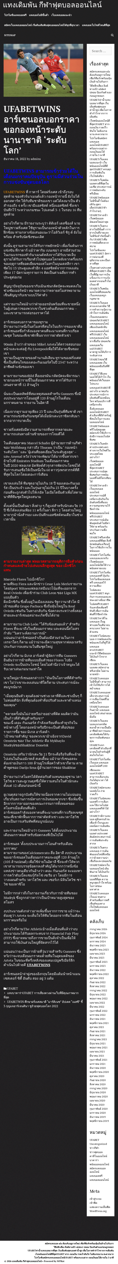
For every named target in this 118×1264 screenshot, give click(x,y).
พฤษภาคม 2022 (99, 998)
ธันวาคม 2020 (98, 1068)
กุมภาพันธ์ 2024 (98, 937)
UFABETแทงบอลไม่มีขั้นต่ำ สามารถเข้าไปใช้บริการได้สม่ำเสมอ (100, 683)
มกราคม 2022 (98, 1014)
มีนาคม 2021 (97, 1055)
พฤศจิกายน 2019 (99, 1121)
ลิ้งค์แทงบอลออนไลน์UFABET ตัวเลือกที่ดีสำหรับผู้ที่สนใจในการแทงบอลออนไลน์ (100, 415)
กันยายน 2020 (98, 1080)
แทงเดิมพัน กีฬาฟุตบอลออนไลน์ (52, 5)
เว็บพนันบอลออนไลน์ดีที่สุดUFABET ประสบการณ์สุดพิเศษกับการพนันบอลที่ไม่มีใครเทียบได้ (100, 471)
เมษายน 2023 (97, 953)
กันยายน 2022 (98, 982)
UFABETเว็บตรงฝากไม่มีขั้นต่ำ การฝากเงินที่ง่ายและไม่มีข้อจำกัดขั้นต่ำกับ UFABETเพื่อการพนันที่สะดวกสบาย (100, 236)
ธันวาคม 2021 (98, 1019)
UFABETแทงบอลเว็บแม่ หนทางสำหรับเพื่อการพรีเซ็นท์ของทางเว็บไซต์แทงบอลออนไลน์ (99, 902)
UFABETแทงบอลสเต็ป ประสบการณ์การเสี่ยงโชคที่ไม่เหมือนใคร (100, 697)
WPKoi (60, 1261)
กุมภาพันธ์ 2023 (98, 961)
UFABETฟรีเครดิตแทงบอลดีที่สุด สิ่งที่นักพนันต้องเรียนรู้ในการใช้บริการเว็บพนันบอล (101, 544)
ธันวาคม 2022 (98, 970)
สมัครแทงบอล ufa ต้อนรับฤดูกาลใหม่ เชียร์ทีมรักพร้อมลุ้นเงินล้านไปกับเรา (101, 76)
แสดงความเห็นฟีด (100, 1207)
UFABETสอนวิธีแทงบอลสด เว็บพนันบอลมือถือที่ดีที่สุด (100, 364)
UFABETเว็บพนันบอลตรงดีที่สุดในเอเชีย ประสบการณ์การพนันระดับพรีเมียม (100, 186)
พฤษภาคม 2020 (99, 1096)
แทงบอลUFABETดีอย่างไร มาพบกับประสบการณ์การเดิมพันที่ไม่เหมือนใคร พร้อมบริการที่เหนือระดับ (100, 396)
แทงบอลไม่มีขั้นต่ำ (39, 15)
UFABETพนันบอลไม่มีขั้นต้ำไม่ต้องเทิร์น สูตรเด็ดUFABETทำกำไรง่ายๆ (99, 204)
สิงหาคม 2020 (97, 1084)
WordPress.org (98, 1211)
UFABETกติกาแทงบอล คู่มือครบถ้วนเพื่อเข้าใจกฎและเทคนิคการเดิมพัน (100, 821)
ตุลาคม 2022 (97, 978)
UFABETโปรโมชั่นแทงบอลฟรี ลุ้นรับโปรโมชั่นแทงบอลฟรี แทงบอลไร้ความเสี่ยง (100, 579)
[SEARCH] (112, 35)
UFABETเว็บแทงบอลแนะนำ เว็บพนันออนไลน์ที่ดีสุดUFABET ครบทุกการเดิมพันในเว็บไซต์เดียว (100, 167)
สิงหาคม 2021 (97, 1035)
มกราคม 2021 (98, 1064)
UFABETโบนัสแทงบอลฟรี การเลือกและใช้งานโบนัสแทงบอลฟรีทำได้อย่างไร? (100, 805)
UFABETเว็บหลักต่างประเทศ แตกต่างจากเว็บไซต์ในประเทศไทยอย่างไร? (100, 450)
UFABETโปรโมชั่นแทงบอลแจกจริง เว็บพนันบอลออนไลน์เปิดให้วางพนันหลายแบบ (100, 561)
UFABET (12, 988)
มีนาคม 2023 (97, 957)
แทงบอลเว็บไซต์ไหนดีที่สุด (96, 25)
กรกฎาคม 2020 (98, 1088)
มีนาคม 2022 (97, 1006)
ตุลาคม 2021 (97, 1027)
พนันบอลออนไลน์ (99, 1164)
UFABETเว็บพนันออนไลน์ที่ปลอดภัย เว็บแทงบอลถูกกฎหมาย (100, 293)
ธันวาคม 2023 (98, 945)
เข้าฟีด (93, 1202)
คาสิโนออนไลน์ (98, 1156)
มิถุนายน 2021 (98, 1043)
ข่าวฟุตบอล (96, 1152)
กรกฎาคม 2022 (98, 990)
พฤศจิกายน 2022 (99, 974)
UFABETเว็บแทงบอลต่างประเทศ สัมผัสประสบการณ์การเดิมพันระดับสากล (100, 836)
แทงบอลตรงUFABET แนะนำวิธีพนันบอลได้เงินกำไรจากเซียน (100, 653)
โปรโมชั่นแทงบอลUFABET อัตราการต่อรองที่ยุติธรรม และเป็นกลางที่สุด (100, 256)
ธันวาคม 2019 (98, 1117)
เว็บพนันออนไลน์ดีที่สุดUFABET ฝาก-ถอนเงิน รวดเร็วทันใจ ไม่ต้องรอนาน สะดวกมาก (100, 127)
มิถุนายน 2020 (98, 1092)
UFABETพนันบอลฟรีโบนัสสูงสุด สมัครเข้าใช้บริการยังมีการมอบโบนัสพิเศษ (100, 432)
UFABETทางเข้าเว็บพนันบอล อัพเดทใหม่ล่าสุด (99, 218)
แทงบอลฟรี (96, 1175)
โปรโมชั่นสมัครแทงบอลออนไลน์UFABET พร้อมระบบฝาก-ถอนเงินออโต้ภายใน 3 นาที (99, 146)
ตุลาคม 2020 (97, 1076)
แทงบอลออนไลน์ (99, 1179)
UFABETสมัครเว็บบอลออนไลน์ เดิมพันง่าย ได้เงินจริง (100, 868)
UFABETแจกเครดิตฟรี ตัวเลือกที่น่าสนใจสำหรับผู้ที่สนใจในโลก (101, 750)
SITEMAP (10, 35)
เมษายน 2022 (97, 1002)
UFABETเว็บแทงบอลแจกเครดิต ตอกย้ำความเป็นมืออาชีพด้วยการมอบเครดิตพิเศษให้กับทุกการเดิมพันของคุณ (100, 731)
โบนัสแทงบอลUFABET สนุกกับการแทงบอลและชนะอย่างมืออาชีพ (101, 595)
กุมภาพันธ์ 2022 (98, 1010)
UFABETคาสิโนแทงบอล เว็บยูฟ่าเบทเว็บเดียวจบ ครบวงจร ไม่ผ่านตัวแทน (100, 624)
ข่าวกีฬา (94, 1148)
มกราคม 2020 (98, 1112)
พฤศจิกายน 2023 (99, 949)
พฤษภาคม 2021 (99, 1047)
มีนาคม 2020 (97, 1104)
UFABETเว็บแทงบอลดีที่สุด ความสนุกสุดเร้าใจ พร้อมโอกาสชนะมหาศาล (101, 882)
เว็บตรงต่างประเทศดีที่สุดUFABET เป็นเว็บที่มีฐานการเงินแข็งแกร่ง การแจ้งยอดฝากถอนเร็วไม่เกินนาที (100, 276)
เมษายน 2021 (97, 1051)
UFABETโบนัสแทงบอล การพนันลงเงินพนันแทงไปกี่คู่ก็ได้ (100, 639)
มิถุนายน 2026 (98, 933)
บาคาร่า (94, 1160)
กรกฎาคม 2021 (98, 1039)
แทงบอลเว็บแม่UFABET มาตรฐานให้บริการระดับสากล (100, 350)
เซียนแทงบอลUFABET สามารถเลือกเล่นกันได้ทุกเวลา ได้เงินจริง (99, 776)
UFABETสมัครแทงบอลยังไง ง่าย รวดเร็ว (100, 791)
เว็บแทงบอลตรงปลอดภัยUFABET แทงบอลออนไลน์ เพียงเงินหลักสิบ (99, 322)
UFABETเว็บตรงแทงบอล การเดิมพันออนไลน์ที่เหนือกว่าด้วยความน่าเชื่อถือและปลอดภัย (101, 854)
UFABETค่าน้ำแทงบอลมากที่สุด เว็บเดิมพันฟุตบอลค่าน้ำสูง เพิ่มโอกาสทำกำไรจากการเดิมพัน (100, 108)
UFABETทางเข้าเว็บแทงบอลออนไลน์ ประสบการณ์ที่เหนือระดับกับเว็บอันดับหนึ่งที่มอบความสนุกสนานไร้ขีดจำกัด (100, 497)
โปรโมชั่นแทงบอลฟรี (15, 15)
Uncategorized (98, 1144)
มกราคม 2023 (98, 965)
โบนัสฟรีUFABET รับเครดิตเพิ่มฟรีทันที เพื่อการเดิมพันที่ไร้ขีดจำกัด (99, 609)
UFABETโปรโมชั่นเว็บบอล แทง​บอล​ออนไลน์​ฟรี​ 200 (100, 762)
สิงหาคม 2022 (97, 986)
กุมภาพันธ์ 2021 (98, 1059)
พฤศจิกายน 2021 (99, 1023)
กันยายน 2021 (98, 1031)
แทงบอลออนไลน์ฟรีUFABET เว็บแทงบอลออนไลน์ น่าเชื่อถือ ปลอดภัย (100, 336)
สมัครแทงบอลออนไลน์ (98, 1170)
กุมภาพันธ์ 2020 (98, 1108)
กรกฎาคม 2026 (98, 929)
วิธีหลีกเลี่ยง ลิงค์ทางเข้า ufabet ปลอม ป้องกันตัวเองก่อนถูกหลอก (100, 90)
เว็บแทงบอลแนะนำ (61, 15)
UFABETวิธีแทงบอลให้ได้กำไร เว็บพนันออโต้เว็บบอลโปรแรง (100, 378)
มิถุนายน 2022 (98, 994)
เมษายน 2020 (97, 1100)
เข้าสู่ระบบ (95, 1198)
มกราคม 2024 (98, 941)
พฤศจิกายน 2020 (99, 1072)
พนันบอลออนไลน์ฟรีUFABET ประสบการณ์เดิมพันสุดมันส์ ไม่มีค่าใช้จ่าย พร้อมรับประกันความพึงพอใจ (100, 523)
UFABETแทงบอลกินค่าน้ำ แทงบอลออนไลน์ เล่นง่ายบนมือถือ (101, 711)
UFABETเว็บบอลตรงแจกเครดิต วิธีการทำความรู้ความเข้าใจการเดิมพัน (100, 307)
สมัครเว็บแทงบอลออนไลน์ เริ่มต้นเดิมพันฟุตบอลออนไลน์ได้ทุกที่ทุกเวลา (41, 25)
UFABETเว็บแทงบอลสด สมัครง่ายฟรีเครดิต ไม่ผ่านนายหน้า (99, 669)
